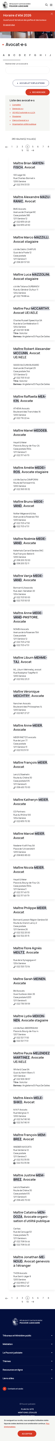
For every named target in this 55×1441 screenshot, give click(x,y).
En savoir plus (9, 25)
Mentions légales (27, 1412)
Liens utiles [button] (8, 1378)
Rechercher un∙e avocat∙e (16, 63)
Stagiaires (16, 116)
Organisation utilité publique (24, 124)
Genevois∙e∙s (17, 108)
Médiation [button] (8, 1344)
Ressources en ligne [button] (13, 1369)
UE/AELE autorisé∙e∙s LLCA (23, 112)
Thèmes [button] (7, 1361)
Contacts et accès (15, 1389)
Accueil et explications (32, 83)
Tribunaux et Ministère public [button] (17, 1335)
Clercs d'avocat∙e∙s (20, 120)
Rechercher (38, 92)
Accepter (27, 1434)
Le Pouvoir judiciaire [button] (12, 1352)
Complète (16, 104)
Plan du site (27, 1409)
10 (27, 150)
